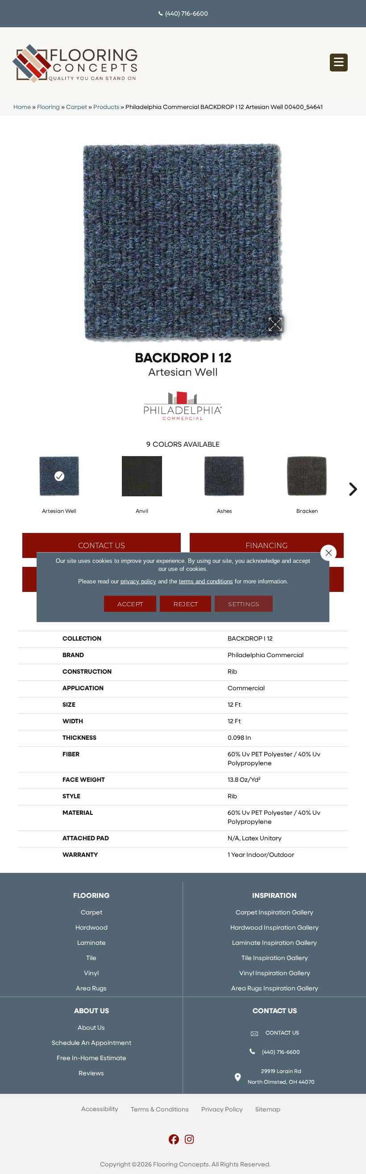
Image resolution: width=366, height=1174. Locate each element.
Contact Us (101, 545)
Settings (243, 604)
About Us (91, 1028)
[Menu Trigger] (339, 62)
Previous (13, 475)
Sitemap (267, 1110)
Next (352, 475)
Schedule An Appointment (91, 1043)
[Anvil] (141, 476)
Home (22, 107)
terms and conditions (206, 581)
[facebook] (173, 1140)
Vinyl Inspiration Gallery (274, 973)
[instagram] (189, 1140)
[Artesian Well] (59, 476)
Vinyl (91, 973)
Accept (130, 604)
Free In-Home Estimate (91, 1058)
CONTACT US (282, 1033)
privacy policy (138, 581)
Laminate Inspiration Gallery (274, 943)
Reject (185, 604)
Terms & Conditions (160, 1110)
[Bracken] (307, 476)
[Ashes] (224, 476)
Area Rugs (91, 988)
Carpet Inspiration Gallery (274, 913)
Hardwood (91, 928)
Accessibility (99, 1109)
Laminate (91, 943)
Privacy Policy (222, 1110)
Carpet (76, 107)
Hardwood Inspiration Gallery (274, 928)
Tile (91, 958)
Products (106, 107)
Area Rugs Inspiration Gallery (274, 988)
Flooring (48, 107)
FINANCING (266, 545)
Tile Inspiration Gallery (274, 958)
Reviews (91, 1073)
